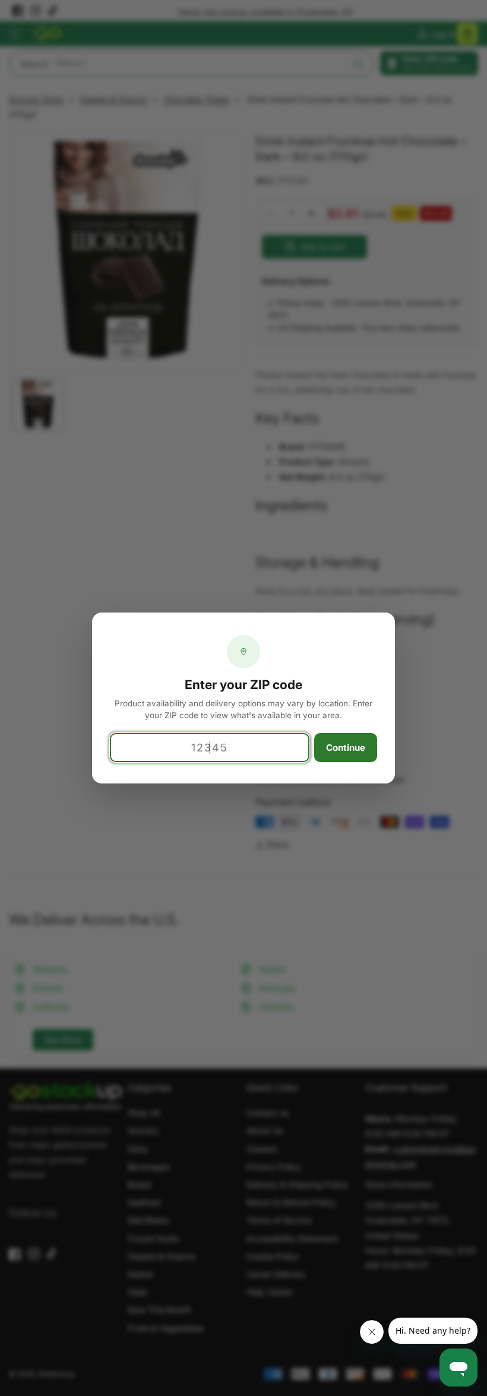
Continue (345, 747)
